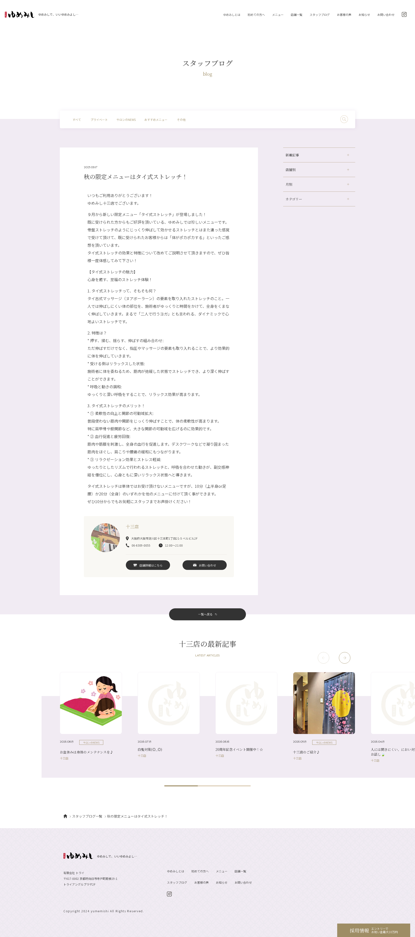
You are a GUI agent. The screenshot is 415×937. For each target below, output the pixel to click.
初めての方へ (256, 14)
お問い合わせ (386, 14)
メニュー (278, 14)
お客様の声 (344, 14)
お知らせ (364, 14)
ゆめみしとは (231, 14)
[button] (344, 658)
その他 (181, 119)
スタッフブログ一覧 (87, 816)
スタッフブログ (320, 14)
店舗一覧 (296, 14)
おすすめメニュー (155, 119)
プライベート (99, 119)
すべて (77, 119)
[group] (91, 716)
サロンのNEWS (126, 119)
